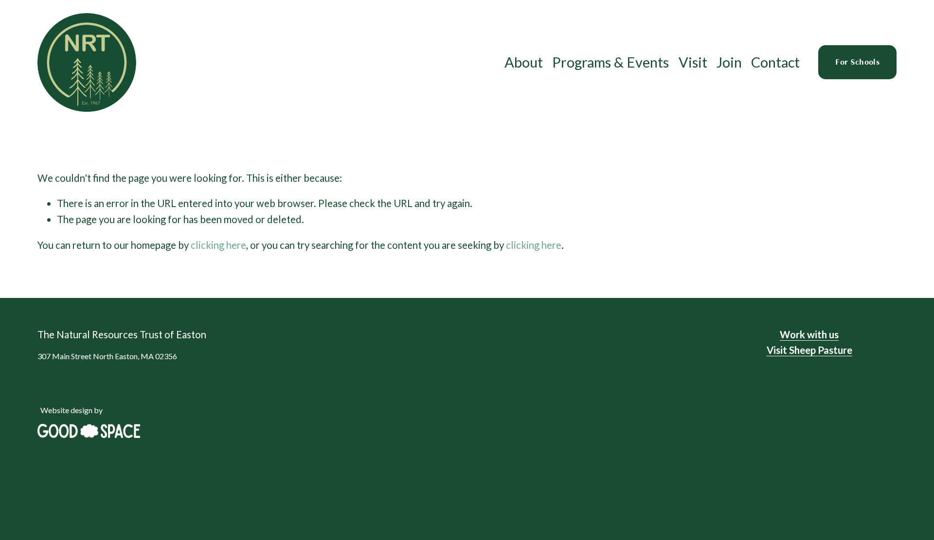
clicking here (218, 245)
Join (729, 61)
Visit (693, 61)
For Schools (857, 62)
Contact (775, 61)
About (523, 61)
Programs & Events (610, 61)
